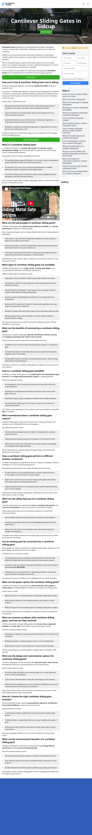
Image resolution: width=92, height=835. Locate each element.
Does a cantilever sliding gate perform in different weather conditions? (72, 130)
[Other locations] (83, 4)
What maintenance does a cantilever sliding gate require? (75, 124)
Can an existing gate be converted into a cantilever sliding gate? (74, 142)
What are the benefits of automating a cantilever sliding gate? (75, 114)
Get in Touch (30, 77)
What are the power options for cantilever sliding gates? (73, 147)
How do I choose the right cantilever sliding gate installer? (75, 167)
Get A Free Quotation (31, 140)
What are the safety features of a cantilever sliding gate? (74, 137)
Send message (75, 83)
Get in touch (46, 32)
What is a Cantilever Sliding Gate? (74, 99)
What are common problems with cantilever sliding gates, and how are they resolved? (75, 153)
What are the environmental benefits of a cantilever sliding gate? (75, 172)
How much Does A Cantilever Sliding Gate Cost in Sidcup (75, 95)
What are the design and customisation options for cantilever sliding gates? (75, 161)
